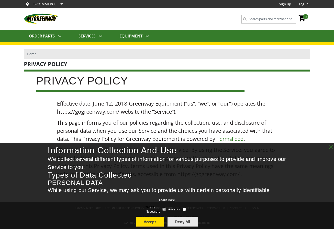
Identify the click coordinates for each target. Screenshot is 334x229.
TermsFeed (230, 138)
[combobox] (268, 19)
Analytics (174, 209)
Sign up (285, 4)
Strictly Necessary (153, 209)
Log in (304, 4)
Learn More (167, 200)
